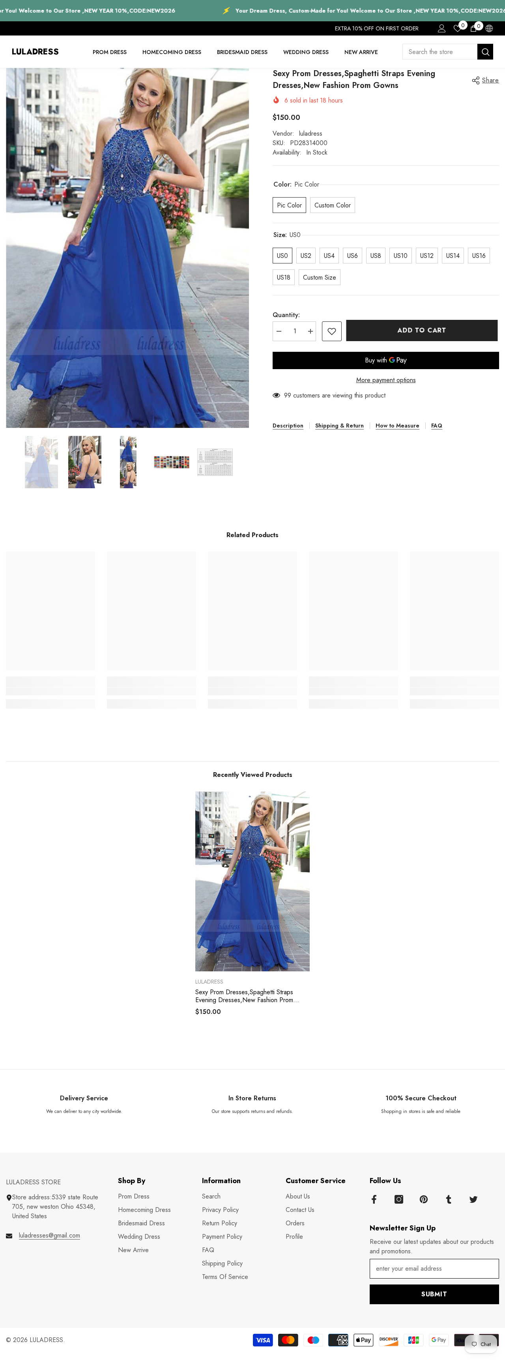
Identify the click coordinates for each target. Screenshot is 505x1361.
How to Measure (397, 425)
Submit (434, 1294)
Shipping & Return (339, 425)
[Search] (447, 52)
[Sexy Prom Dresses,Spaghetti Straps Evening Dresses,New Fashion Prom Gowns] (252, 881)
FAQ (436, 425)
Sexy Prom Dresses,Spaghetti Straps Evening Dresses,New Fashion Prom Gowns (244, 996)
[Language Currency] (489, 28)
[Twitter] (473, 1199)
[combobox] (439, 52)
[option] (127, 248)
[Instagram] (398, 1199)
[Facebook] (374, 1199)
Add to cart (423, 330)
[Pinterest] (423, 1199)
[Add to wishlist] (332, 331)
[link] (50, 691)
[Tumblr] (448, 1199)
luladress (310, 133)
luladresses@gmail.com (49, 1235)
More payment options (386, 380)
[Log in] (442, 28)
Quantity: (286, 314)
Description (288, 425)
